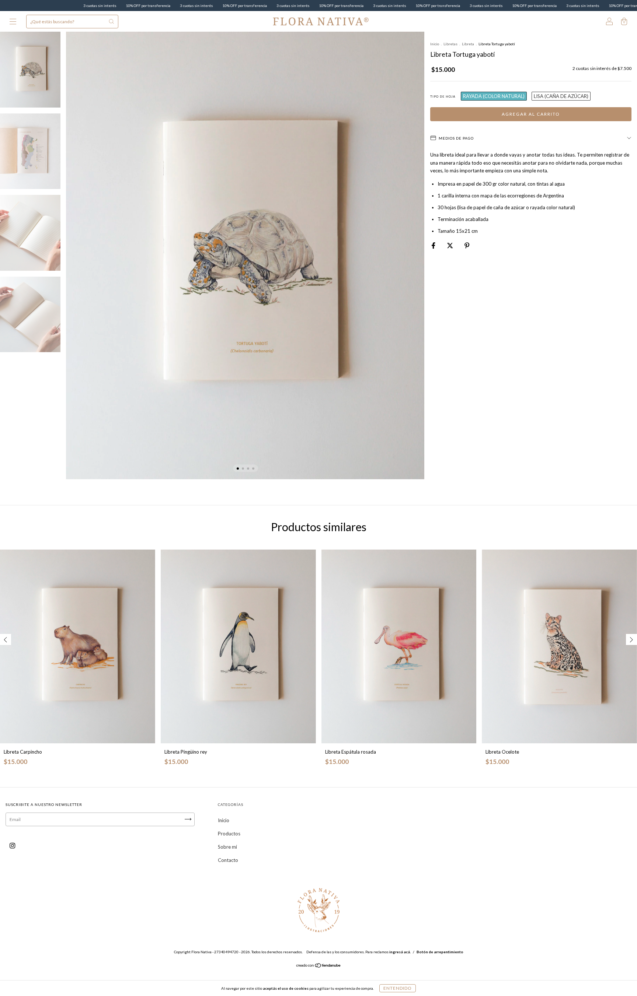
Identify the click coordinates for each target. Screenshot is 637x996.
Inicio (434, 44)
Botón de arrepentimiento (440, 952)
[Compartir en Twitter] (450, 245)
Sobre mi (227, 847)
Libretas (450, 44)
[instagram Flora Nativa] (12, 845)
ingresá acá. (400, 952)
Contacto (228, 860)
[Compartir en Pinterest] (467, 245)
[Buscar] (111, 21)
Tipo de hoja (442, 96)
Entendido (397, 988)
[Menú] (13, 22)
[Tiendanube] (319, 966)
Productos (229, 834)
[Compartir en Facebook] (434, 245)
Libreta (468, 44)
